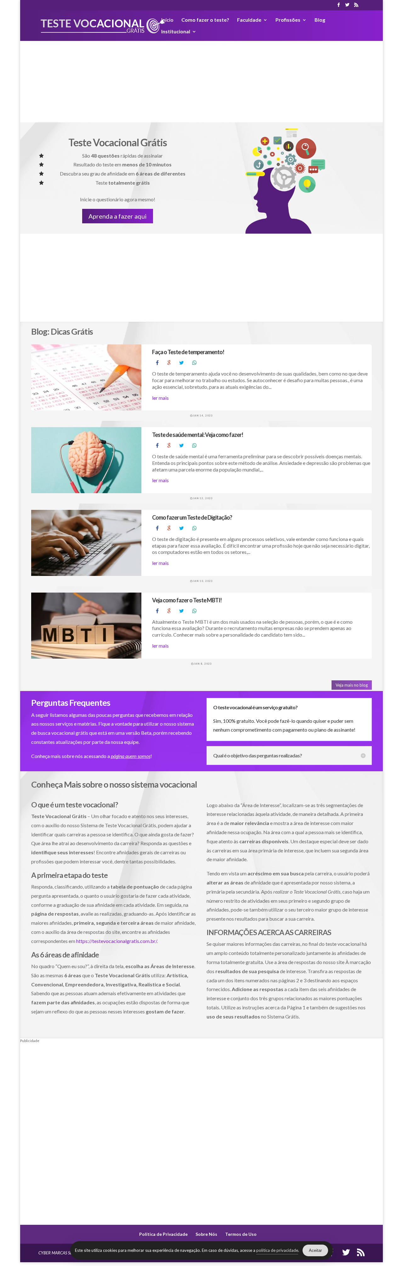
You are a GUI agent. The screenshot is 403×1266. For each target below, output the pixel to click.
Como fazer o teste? (205, 20)
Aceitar (315, 1250)
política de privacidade (277, 1250)
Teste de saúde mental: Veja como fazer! (197, 434)
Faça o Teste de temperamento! (188, 352)
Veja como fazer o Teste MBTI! (187, 600)
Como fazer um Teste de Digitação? (192, 517)
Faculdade (249, 20)
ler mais (160, 398)
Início (167, 20)
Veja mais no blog (352, 685)
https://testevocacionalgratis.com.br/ (116, 941)
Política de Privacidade (163, 1234)
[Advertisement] (201, 78)
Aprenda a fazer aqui (117, 216)
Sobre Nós (206, 1234)
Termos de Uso (241, 1234)
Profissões (287, 20)
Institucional (175, 31)
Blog (320, 20)
